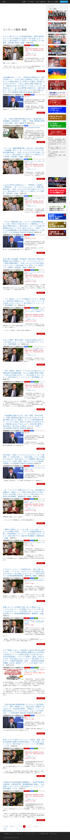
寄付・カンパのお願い (53, 1)
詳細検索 (50, 8)
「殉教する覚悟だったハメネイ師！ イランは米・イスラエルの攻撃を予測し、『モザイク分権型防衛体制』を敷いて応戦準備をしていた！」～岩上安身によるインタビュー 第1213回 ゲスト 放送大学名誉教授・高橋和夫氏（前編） (24, 534)
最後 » (5, 829)
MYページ (63, 1)
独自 (36, 45)
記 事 (23, 1)
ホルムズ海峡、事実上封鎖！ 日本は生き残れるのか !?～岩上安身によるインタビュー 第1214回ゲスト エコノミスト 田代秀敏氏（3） (23, 342)
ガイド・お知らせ (40, 1)
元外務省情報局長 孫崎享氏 (33, 127)
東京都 (22, 45)
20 (37, 826)
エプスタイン (27, 581)
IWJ (4, 1)
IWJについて (20, 833)
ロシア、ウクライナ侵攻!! (33, 669)
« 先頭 (11, 826)
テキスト (27, 45)
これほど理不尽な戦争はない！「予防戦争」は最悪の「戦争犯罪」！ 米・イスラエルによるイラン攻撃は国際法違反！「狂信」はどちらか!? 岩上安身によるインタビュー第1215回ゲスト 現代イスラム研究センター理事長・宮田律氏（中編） (24, 189)
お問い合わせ (53, 833)
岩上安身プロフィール (9, 833)
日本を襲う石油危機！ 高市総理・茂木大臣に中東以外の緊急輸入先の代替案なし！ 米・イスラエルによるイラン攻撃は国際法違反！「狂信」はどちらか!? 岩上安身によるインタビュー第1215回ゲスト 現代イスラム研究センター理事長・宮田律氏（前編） (24, 263)
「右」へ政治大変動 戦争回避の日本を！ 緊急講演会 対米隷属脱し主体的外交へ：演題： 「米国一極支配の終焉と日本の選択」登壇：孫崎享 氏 (24, 121)
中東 (28, 47)
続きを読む (41, 71)
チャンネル (30, 1)
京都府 (22, 125)
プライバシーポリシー (30, 833)
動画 (32, 45)
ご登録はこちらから (31, 53)
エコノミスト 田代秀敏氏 (33, 309)
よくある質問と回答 (43, 833)
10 (34, 826)
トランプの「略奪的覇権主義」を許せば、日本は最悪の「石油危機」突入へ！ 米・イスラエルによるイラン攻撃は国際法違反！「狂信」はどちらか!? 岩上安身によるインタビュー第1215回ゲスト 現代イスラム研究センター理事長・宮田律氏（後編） (24, 152)
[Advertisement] (24, 14)
